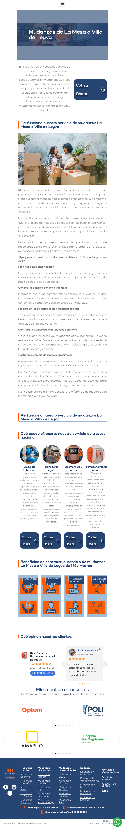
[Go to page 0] (79, 683)
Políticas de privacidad (99, 823)
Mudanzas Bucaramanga (46, 801)
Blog (105, 790)
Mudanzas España (65, 788)
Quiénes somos (107, 778)
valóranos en (41, 672)
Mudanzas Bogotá (44, 775)
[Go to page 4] (89, 683)
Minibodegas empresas (87, 792)
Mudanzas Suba (26, 788)
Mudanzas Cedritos (26, 775)
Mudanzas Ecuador (65, 794)
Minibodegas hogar (87, 786)
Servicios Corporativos (110, 771)
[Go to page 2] (84, 683)
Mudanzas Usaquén (26, 782)
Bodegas (85, 767)
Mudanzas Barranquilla (45, 795)
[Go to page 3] (87, 683)
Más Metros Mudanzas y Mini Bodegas (42, 656)
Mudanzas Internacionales (67, 769)
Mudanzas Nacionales (44, 769)
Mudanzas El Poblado (26, 794)
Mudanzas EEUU (65, 775)
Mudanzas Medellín (44, 782)
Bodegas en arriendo (87, 773)
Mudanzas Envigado (26, 801)
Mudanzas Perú (65, 801)
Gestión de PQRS (109, 785)
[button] (62, 4)
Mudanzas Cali (44, 788)
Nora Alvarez (86, 650)
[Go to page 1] (82, 683)
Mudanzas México (65, 782)
